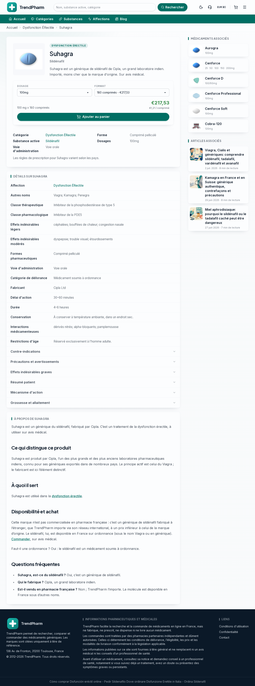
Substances (73, 19)
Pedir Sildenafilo (115, 681)
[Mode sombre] (201, 7)
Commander (20, 539)
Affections (101, 19)
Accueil (20, 19)
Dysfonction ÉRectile (38, 28)
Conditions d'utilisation (234, 626)
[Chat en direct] (210, 7)
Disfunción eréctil (81, 681)
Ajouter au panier (96, 117)
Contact (224, 637)
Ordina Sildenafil (195, 681)
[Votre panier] (236, 7)
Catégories (44, 19)
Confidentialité (228, 632)
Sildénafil (57, 61)
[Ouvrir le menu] (245, 7)
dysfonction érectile (67, 496)
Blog (123, 19)
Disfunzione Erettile (159, 681)
